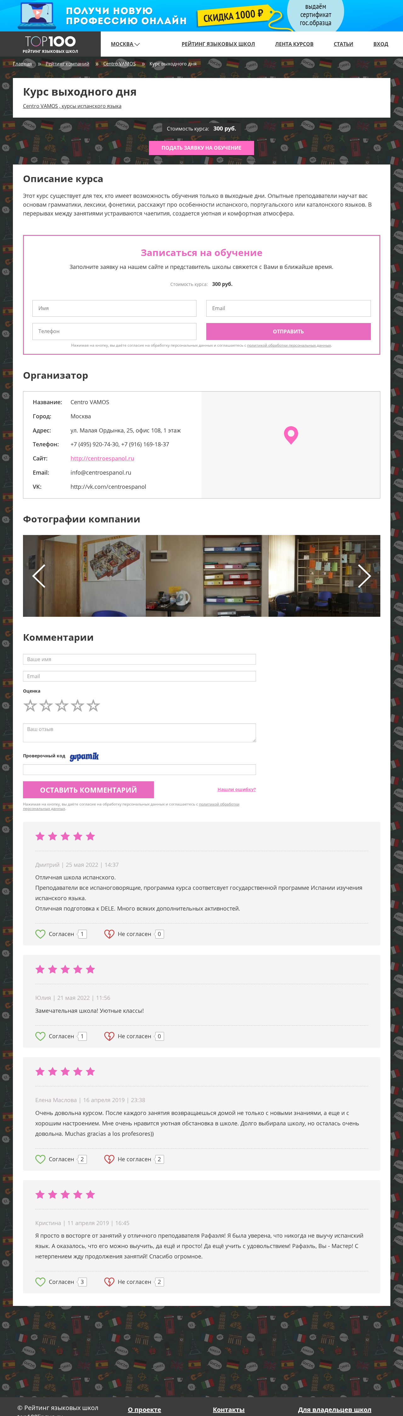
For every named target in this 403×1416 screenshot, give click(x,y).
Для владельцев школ (335, 1409)
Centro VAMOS (119, 63)
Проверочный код (44, 756)
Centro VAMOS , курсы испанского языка (72, 106)
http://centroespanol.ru (102, 458)
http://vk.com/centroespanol (108, 486)
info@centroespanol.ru (101, 472)
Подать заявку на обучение (201, 147)
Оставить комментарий (88, 789)
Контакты (229, 1409)
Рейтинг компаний (67, 63)
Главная (22, 63)
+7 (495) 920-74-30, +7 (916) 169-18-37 (120, 444)
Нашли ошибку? (237, 789)
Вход (380, 44)
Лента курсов (294, 44)
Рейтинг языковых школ (218, 44)
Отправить (288, 331)
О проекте (144, 1409)
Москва (122, 44)
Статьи (343, 44)
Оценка (31, 691)
